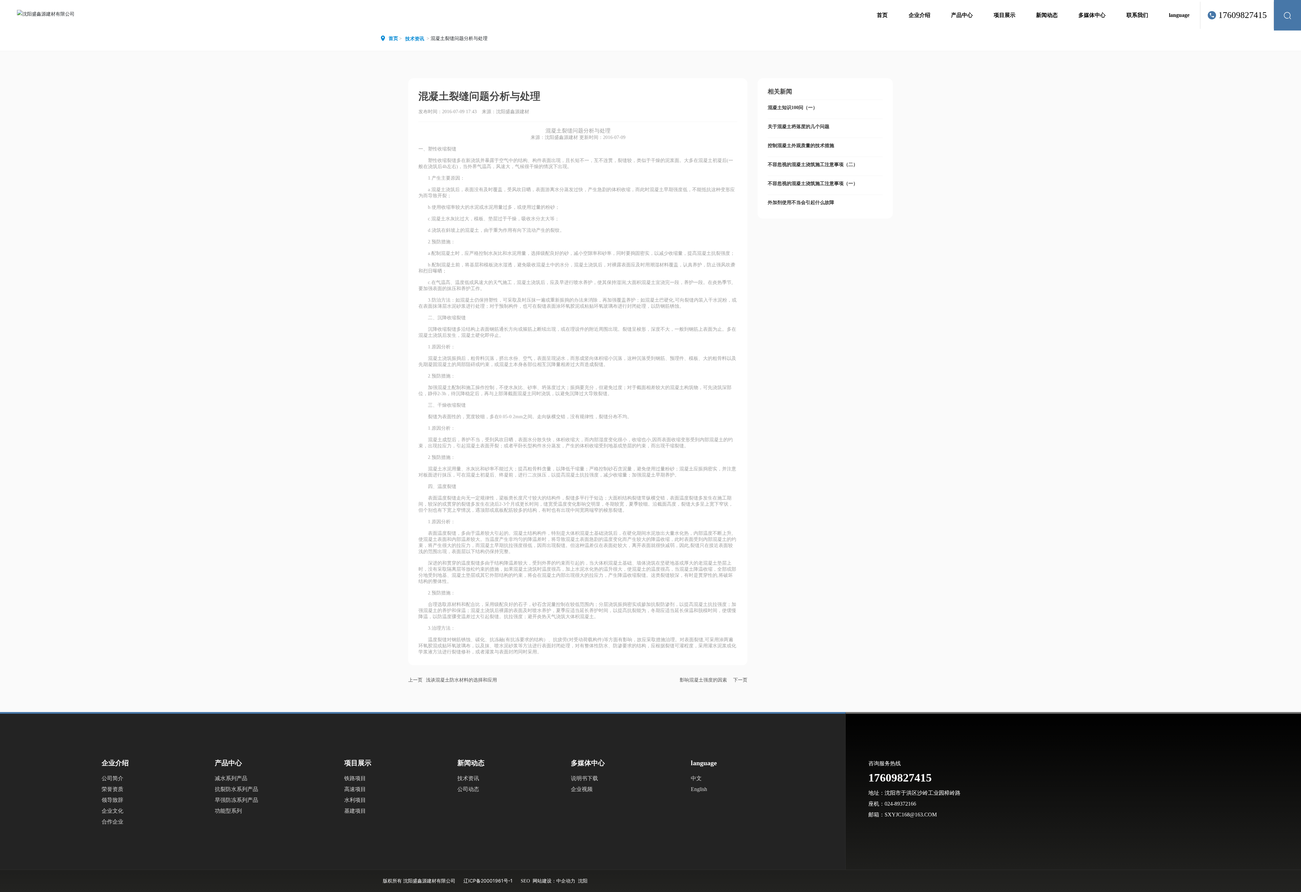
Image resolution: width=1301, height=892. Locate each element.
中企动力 (565, 881)
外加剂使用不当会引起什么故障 (801, 202)
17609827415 (1242, 15)
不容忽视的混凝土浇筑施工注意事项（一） (813, 183)
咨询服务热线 (884, 763)
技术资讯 (414, 38)
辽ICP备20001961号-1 (488, 881)
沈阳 (582, 881)
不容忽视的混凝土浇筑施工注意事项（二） (813, 164)
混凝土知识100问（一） (793, 107)
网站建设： (544, 881)
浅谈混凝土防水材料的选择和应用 (461, 680)
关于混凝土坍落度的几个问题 (798, 126)
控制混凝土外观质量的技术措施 (801, 145)
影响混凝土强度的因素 (703, 680)
